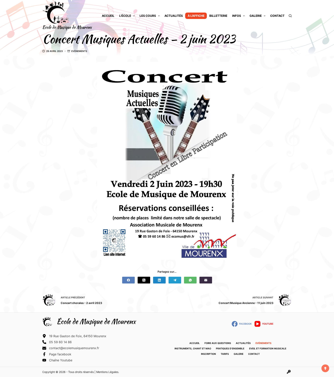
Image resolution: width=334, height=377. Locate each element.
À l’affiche (196, 16)
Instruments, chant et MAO (193, 348)
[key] (289, 372)
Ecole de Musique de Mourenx (67, 27)
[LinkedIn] (159, 280)
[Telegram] (175, 280)
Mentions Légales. (107, 372)
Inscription (208, 353)
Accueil (108, 16)
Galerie (256, 16)
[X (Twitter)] (144, 280)
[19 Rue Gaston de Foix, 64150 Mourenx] (74, 336)
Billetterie (218, 16)
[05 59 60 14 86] (57, 342)
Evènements (79, 51)
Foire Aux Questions (217, 343)
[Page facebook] (56, 354)
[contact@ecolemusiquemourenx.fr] (70, 348)
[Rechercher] (290, 15)
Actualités (173, 16)
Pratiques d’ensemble (230, 348)
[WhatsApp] (190, 280)
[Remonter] (325, 368)
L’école (125, 16)
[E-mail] (205, 280)
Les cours (148, 16)
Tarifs (225, 353)
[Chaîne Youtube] (57, 360)
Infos (236, 16)
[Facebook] (128, 280)
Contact (277, 16)
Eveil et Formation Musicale (267, 348)
